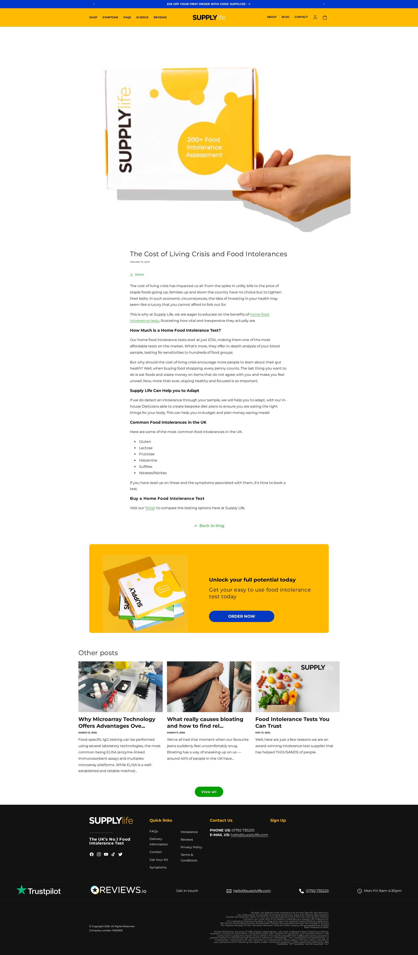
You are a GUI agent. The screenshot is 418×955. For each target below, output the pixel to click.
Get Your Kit (159, 860)
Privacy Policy (191, 847)
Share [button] (139, 274)
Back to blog (211, 525)
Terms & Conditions (189, 857)
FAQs (154, 831)
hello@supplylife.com (249, 835)
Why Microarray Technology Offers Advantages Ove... (116, 722)
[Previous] (94, 4)
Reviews (187, 839)
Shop (150, 508)
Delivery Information (159, 841)
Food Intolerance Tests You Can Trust (292, 722)
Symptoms (158, 867)
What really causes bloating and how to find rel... (205, 722)
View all (209, 792)
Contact (156, 852)
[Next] (324, 4)
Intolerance (189, 832)
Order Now (241, 616)
